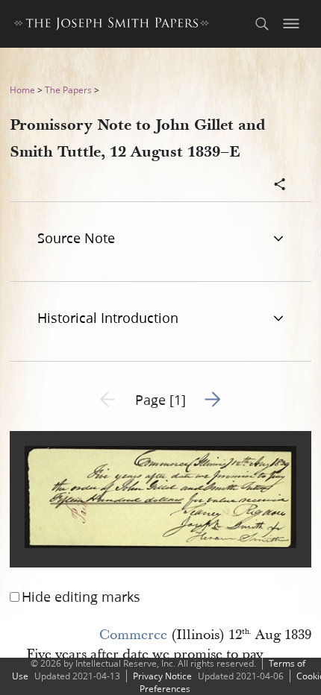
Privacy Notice (162, 676)
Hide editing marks (81, 596)
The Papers (68, 90)
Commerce (133, 635)
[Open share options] (279, 186)
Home (22, 90)
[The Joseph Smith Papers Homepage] (111, 25)
